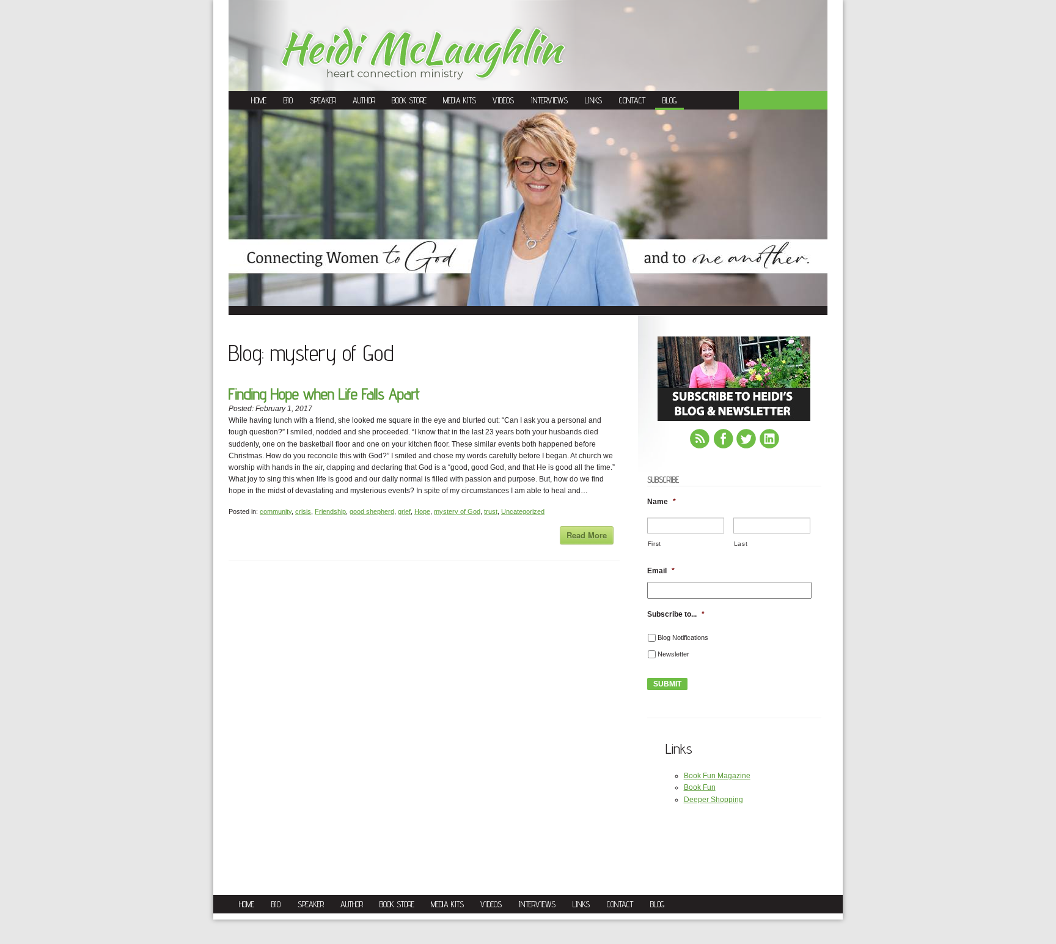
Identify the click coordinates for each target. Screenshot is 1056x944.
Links (593, 100)
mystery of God (457, 511)
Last (741, 543)
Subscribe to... (676, 614)
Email (661, 571)
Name (661, 501)
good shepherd (372, 511)
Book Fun (700, 787)
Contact (632, 100)
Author (364, 100)
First (654, 543)
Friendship (330, 511)
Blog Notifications (683, 637)
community (276, 511)
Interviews (549, 100)
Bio (288, 100)
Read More (586, 535)
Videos (503, 100)
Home (258, 100)
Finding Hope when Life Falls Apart (324, 393)
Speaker (323, 100)
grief (404, 511)
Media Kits (459, 100)
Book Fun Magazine (717, 775)
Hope (422, 511)
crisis (303, 511)
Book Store (409, 100)
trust (490, 511)
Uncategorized (522, 511)
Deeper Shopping (713, 799)
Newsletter (673, 654)
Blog (669, 100)
